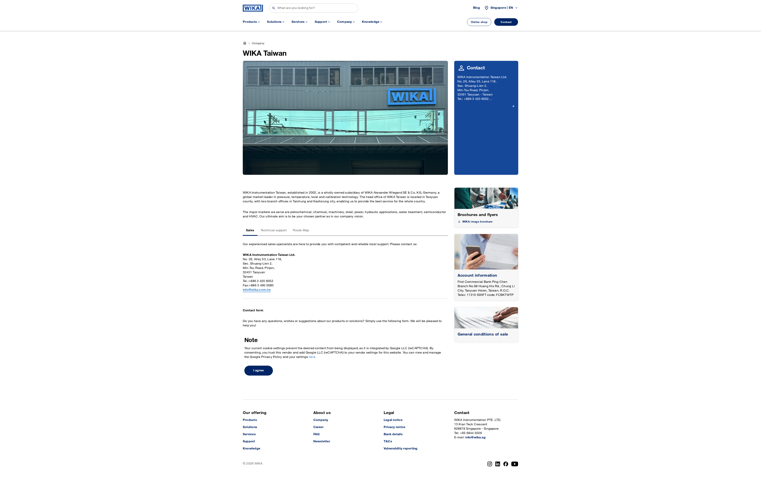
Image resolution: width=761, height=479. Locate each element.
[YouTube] (514, 464)
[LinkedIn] (497, 464)
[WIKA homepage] (253, 8)
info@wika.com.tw (257, 290)
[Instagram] (489, 464)
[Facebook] (505, 464)
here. (312, 357)
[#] (486, 317)
